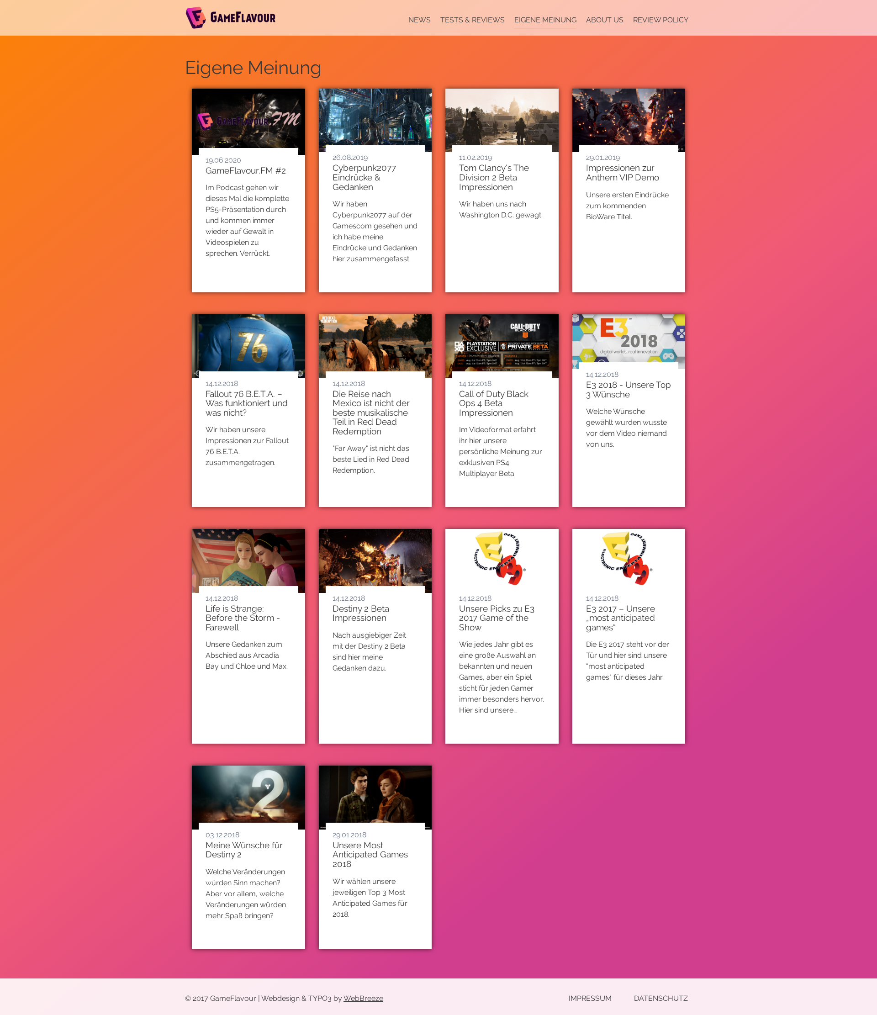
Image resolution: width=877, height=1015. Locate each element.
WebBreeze (363, 998)
